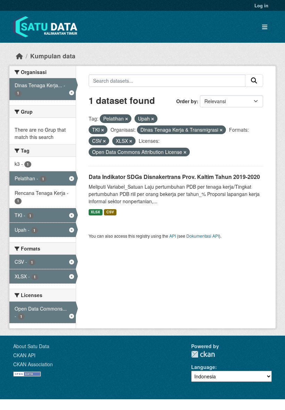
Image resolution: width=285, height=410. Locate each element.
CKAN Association (33, 364)
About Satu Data (31, 346)
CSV (110, 211)
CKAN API (24, 355)
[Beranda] (19, 55)
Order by (186, 101)
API (172, 236)
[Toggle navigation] (265, 27)
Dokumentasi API (202, 236)
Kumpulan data (52, 55)
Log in (261, 5)
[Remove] (126, 119)
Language (203, 366)
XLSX (95, 211)
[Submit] (254, 80)
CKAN (203, 354)
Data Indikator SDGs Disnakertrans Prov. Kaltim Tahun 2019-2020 (174, 177)
